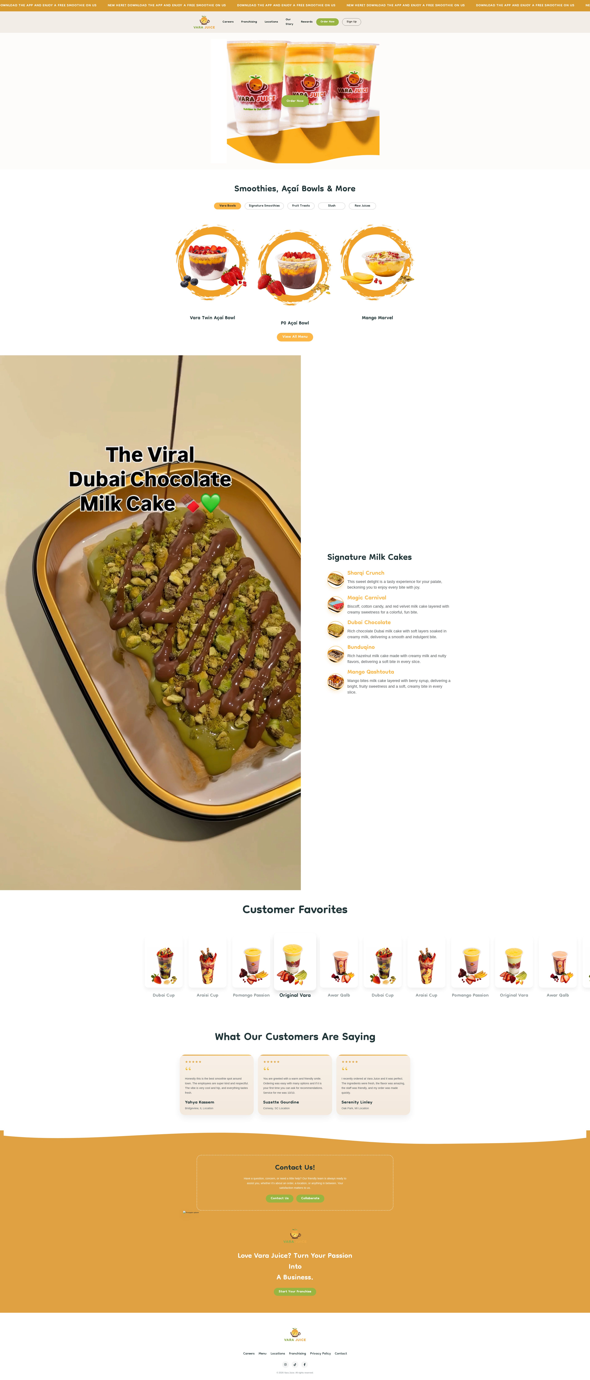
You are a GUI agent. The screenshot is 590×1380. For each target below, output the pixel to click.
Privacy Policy (320, 1354)
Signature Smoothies (264, 206)
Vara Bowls (227, 206)
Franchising (249, 22)
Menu (263, 1354)
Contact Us (280, 1198)
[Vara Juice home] (204, 22)
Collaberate (310, 1198)
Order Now (327, 22)
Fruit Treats (301, 206)
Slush (332, 206)
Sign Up (352, 22)
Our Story (289, 22)
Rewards (307, 22)
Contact (341, 1354)
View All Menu (295, 337)
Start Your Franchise (295, 1292)
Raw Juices (362, 206)
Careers (228, 22)
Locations (271, 22)
